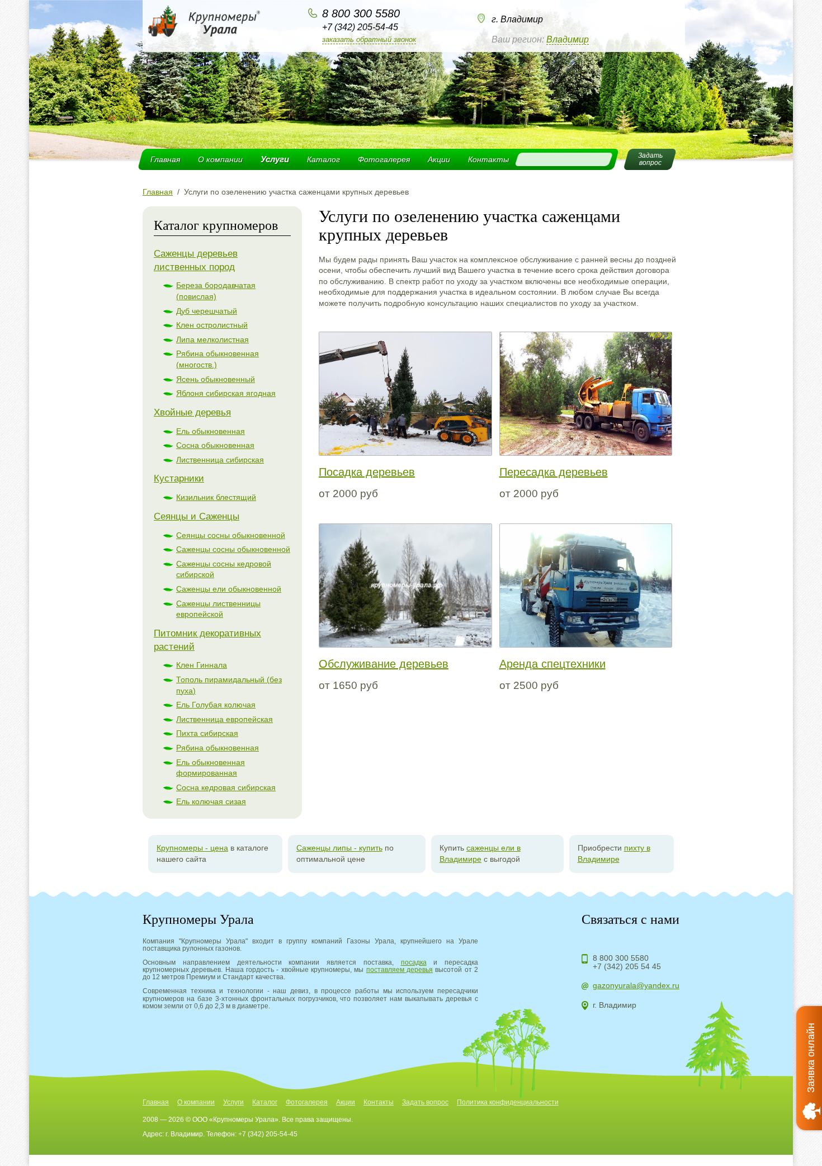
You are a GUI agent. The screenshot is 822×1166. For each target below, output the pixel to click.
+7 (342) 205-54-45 (360, 27)
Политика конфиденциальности (508, 1102)
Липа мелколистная (212, 339)
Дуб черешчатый (206, 310)
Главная (165, 159)
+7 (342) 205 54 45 (627, 966)
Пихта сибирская (207, 733)
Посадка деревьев (367, 472)
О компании (220, 159)
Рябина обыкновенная (217, 747)
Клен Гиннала (201, 664)
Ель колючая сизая (211, 801)
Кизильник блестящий (216, 497)
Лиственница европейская (224, 719)
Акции (439, 159)
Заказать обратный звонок (369, 39)
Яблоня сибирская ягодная (226, 393)
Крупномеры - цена (192, 847)
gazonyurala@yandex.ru (636, 985)
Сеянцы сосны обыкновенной (230, 535)
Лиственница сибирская (220, 459)
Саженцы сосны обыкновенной (233, 549)
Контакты (488, 159)
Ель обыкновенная (210, 431)
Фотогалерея (384, 159)
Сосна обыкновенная (215, 445)
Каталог (323, 159)
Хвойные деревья (192, 412)
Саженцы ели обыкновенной (228, 588)
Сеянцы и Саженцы (196, 516)
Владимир (567, 39)
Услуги (275, 159)
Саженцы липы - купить (339, 847)
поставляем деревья (399, 970)
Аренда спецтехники (552, 664)
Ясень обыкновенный (215, 379)
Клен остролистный (212, 324)
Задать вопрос (425, 1102)
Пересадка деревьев (553, 472)
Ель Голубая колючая (216, 704)
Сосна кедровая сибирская (226, 787)
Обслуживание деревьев (383, 664)
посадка (414, 962)
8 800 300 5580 (361, 13)
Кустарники (179, 478)
